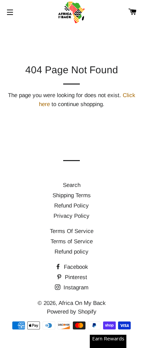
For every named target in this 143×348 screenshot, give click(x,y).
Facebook (75, 267)
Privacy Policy (71, 216)
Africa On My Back (82, 303)
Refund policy (71, 252)
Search (71, 185)
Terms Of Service (71, 231)
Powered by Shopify (71, 312)
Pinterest (75, 277)
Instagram (75, 287)
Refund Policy (71, 206)
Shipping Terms (72, 195)
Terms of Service (72, 241)
